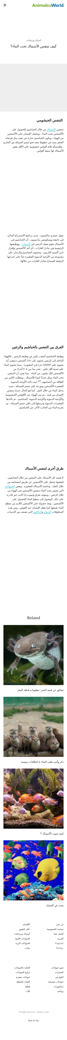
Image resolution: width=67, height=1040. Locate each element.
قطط (27, 986)
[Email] (26, 54)
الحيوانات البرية (22, 943)
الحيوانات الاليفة (22, 938)
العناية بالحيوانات (22, 967)
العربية (60, 938)
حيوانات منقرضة (56, 981)
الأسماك (51, 129)
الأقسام (26, 924)
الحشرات (59, 972)
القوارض (59, 977)
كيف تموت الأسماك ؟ (52, 833)
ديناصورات (59, 986)
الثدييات (26, 244)
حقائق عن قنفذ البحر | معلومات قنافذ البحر (27, 19)
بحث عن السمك (55, 905)
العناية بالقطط (23, 981)
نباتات (27, 948)
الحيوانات (10, 486)
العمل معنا (59, 934)
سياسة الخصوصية (55, 929)
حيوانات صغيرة (23, 977)
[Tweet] (44, 54)
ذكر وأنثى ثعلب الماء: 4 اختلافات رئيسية (42, 761)
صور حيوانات (57, 967)
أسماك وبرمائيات (33, 40)
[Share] (53, 54)
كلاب (28, 991)
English (59, 943)
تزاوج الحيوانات (23, 972)
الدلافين (37, 511)
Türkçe (60, 948)
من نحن (60, 924)
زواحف (60, 991)
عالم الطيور (24, 929)
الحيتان (47, 511)
